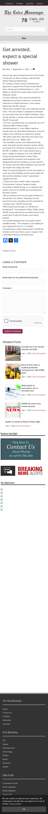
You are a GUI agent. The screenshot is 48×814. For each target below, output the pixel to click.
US (4, 742)
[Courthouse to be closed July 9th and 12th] (13, 353)
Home (5, 710)
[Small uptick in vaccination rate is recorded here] (13, 392)
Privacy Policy (15, 804)
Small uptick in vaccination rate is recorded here (29, 388)
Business (6, 764)
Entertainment (9, 749)
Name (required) (10, 267)
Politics (6, 757)
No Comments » (24, 426)
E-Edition (19, 4)
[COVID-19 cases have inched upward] (13, 410)
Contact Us (9, 4)
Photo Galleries (9, 792)
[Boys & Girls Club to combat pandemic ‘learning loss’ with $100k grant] (13, 371)
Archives (40, 4)
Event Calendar (9, 788)
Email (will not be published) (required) (20, 277)
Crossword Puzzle (10, 784)
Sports (5, 745)
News (13, 251)
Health (5, 768)
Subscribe (29, 4)
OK (24, 809)
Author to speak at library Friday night (22, 422)
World (5, 760)
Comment (7, 288)
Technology (7, 753)
